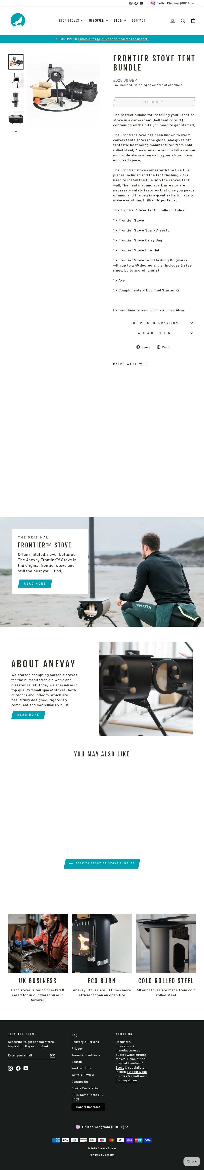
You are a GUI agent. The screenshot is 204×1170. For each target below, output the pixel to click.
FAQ (74, 1035)
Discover (97, 21)
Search (77, 1061)
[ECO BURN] (102, 943)
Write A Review (83, 1075)
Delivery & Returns (85, 1041)
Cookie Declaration (86, 1088)
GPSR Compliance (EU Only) (88, 1097)
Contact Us (80, 1081)
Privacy (77, 1048)
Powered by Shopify (102, 1154)
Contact (138, 21)
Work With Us (81, 1068)
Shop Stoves (69, 21)
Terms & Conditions (86, 1055)
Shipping (140, 85)
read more (35, 583)
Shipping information (154, 323)
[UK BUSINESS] (38, 943)
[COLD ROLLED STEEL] (166, 943)
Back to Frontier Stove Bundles (105, 863)
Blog (118, 21)
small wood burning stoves (131, 1078)
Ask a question (154, 333)
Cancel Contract (88, 1107)
